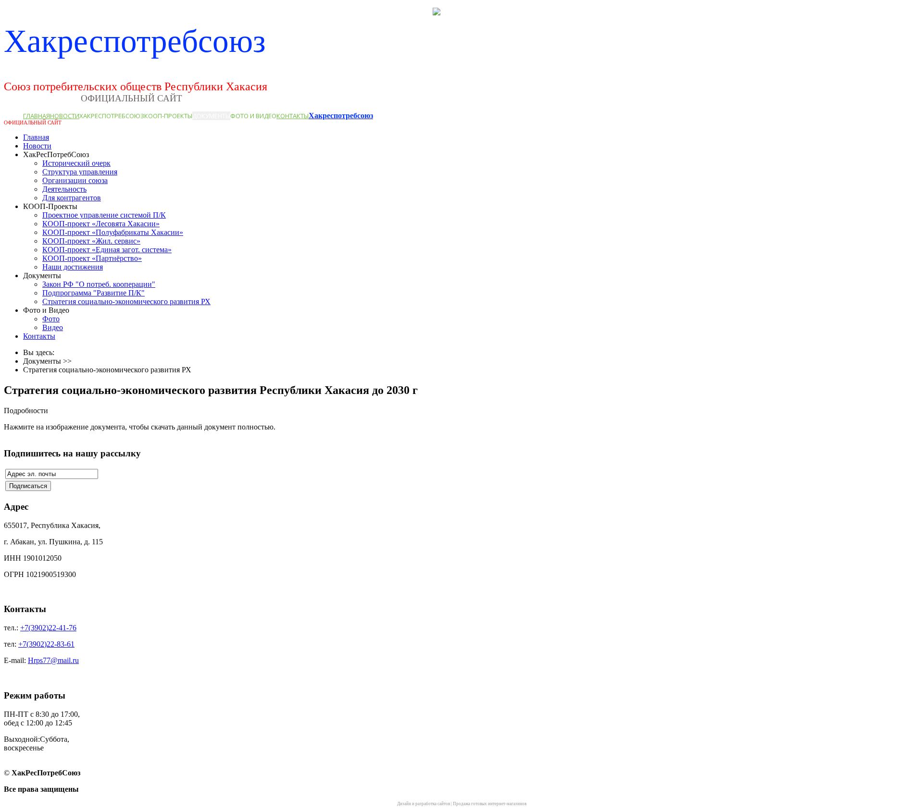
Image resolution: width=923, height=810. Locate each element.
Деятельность (64, 189)
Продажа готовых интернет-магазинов (489, 803)
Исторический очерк (76, 163)
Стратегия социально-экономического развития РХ (126, 301)
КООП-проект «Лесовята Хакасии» (101, 224)
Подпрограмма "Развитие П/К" (93, 293)
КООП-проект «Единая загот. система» (107, 249)
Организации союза (75, 180)
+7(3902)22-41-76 (48, 628)
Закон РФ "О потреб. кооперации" (98, 284)
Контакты (292, 115)
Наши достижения (72, 267)
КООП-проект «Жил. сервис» (91, 241)
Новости (64, 115)
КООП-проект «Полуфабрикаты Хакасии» (112, 232)
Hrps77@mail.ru (53, 660)
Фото (51, 319)
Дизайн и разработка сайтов (423, 803)
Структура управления (79, 172)
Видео (52, 327)
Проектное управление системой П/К (104, 215)
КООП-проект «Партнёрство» (92, 258)
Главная (36, 115)
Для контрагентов (71, 198)
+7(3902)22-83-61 (46, 644)
